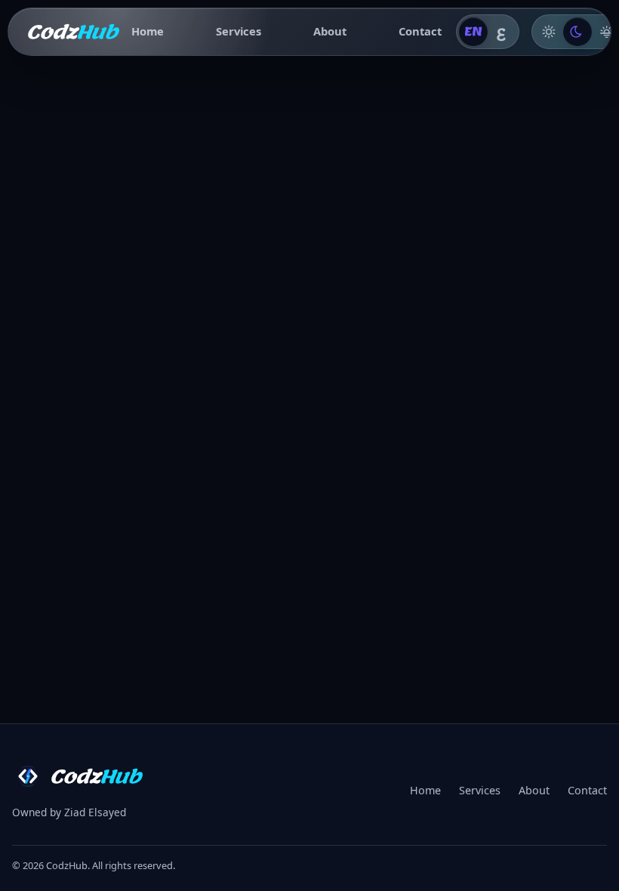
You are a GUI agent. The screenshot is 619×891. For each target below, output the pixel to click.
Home (147, 31)
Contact (420, 31)
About (329, 31)
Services (238, 31)
